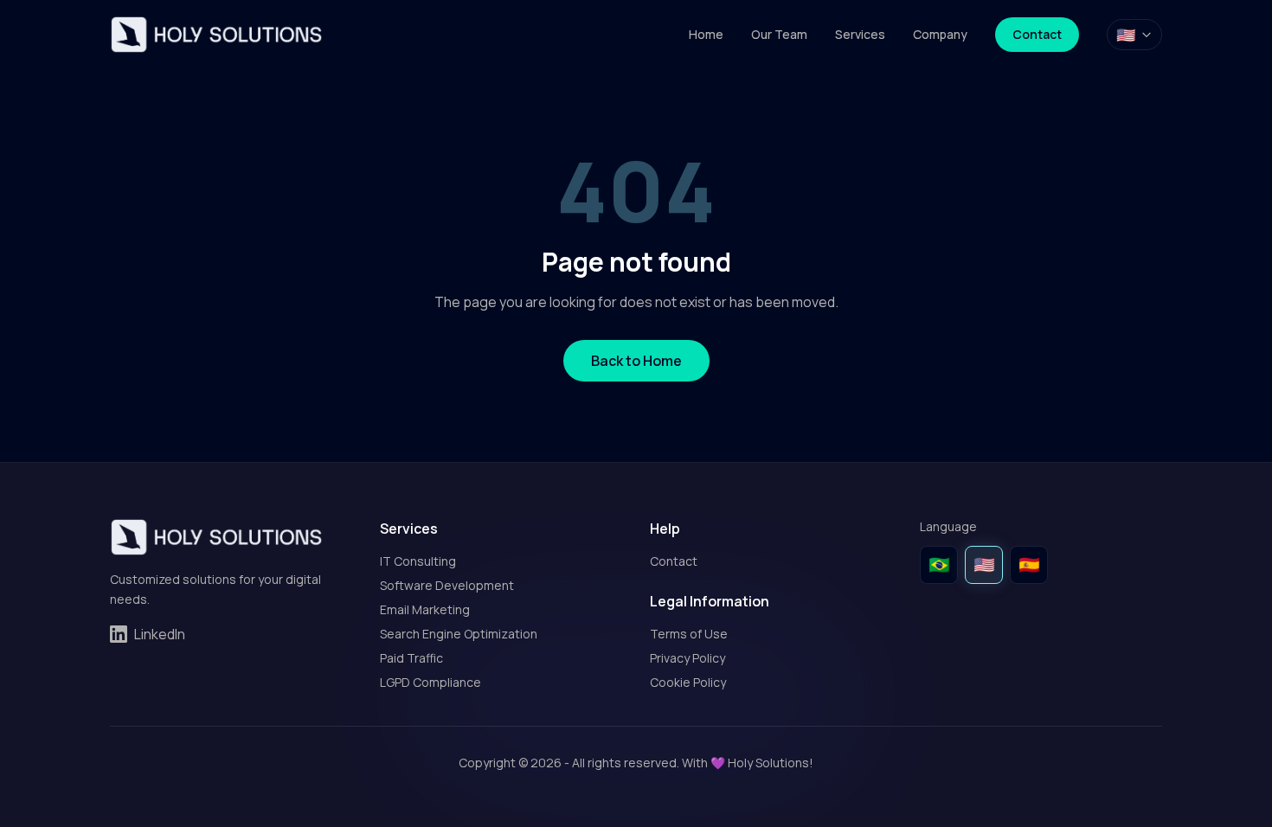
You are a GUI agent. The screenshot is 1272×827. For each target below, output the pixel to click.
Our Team (779, 34)
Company (940, 34)
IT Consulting (418, 561)
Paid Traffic (411, 658)
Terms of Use (689, 633)
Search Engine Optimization (458, 633)
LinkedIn (159, 634)
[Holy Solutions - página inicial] (216, 35)
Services (860, 34)
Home (706, 34)
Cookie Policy (688, 682)
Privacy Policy (687, 658)
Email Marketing (425, 609)
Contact (1037, 34)
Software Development (447, 585)
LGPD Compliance (430, 682)
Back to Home (636, 360)
